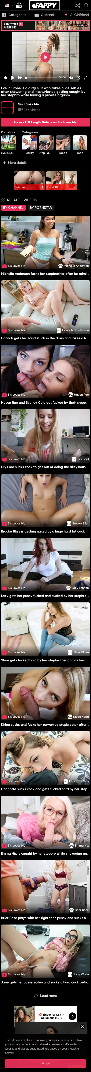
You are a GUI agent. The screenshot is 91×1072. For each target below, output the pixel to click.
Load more (48, 996)
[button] (45, 163)
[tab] (13, 208)
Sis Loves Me (28, 104)
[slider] (41, 78)
